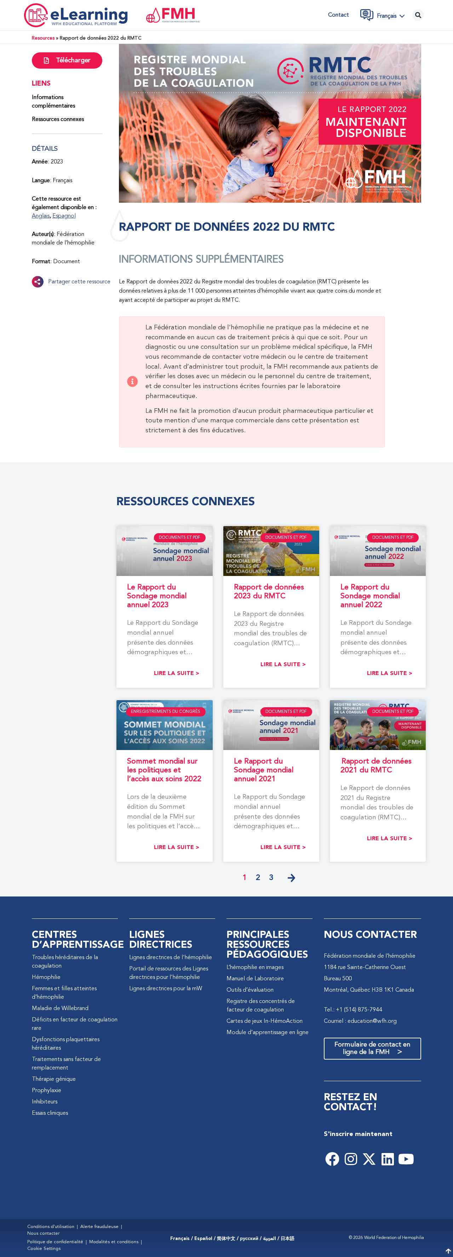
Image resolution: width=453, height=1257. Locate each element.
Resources (43, 38)
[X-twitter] (369, 1159)
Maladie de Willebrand (60, 1008)
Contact (338, 15)
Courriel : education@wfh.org (360, 1021)
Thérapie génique (54, 1079)
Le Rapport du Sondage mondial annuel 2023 (157, 596)
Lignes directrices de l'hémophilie (170, 958)
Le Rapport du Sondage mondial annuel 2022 (370, 596)
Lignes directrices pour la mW (165, 989)
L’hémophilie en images (254, 967)
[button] (392, 16)
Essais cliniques (50, 1113)
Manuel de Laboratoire (255, 979)
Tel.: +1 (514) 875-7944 (353, 1010)
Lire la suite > (176, 673)
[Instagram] (350, 1159)
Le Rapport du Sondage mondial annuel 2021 (263, 770)
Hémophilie (46, 977)
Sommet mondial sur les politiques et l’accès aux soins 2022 (164, 770)
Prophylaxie (46, 1091)
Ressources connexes (58, 119)
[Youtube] (405, 1159)
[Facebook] (332, 1159)
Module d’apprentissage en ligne (267, 1033)
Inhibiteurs (44, 1102)
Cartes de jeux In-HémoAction (264, 1021)
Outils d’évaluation (250, 990)
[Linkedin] (387, 1159)
